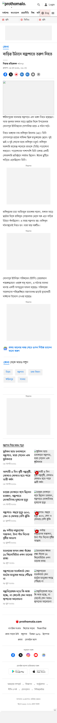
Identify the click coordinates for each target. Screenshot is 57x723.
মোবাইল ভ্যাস (31, 639)
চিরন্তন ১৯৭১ (35, 634)
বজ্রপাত (20, 372)
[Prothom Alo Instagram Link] (29, 655)
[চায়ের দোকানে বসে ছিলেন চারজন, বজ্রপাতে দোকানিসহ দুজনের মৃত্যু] (44, 498)
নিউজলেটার (39, 689)
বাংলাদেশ (15, 13)
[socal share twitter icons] (11, 76)
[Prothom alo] (14, 5)
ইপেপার (46, 634)
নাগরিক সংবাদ (14, 628)
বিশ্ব (32, 13)
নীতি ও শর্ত (12, 689)
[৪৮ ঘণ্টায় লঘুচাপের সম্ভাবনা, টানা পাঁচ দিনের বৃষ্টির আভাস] (44, 536)
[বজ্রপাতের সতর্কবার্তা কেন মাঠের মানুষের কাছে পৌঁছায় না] (44, 577)
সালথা (22, 379)
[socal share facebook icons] (5, 76)
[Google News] (43, 655)
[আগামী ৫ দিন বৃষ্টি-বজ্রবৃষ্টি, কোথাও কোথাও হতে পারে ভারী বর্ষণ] (44, 478)
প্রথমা (20, 639)
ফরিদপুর (9, 379)
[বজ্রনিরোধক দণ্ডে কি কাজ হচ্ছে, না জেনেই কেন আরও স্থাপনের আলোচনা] (44, 597)
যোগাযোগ (26, 689)
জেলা (6, 47)
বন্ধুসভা (24, 634)
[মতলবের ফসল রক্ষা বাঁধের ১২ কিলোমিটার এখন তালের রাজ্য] (44, 557)
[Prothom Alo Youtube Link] (37, 655)
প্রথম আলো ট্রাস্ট (12, 634)
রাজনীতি (25, 13)
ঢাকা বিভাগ (35, 372)
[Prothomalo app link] (18, 672)
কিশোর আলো (29, 628)
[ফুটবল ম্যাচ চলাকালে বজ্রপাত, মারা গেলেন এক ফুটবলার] (44, 457)
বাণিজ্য (40, 13)
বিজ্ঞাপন (28, 684)
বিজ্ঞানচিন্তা (41, 628)
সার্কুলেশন (41, 684)
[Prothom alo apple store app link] (39, 672)
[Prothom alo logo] (28, 622)
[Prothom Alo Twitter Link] (22, 655)
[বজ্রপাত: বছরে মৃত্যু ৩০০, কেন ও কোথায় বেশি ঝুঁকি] (44, 517)
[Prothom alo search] (38, 4)
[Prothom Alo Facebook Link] (14, 655)
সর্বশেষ (5, 13)
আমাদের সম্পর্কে (14, 684)
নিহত (8, 372)
